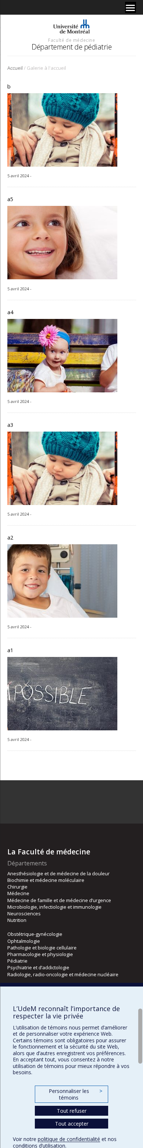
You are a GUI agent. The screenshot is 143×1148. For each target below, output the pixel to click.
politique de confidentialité (69, 1139)
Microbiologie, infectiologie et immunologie (54, 907)
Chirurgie (17, 886)
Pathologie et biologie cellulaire (42, 947)
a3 (10, 424)
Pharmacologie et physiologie (40, 954)
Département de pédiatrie (71, 47)
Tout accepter (71, 1123)
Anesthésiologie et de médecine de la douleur (58, 873)
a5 (10, 199)
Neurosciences (24, 913)
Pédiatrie (17, 961)
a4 (10, 312)
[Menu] (130, 7)
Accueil (15, 68)
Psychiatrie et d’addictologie (38, 967)
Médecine (18, 893)
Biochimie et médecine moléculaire (45, 880)
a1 (10, 650)
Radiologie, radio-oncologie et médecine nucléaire (62, 974)
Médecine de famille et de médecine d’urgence (59, 900)
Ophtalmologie (23, 941)
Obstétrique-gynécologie (34, 934)
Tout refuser (72, 1110)
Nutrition (16, 920)
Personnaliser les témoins (75, 1094)
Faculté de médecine (71, 40)
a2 (10, 537)
